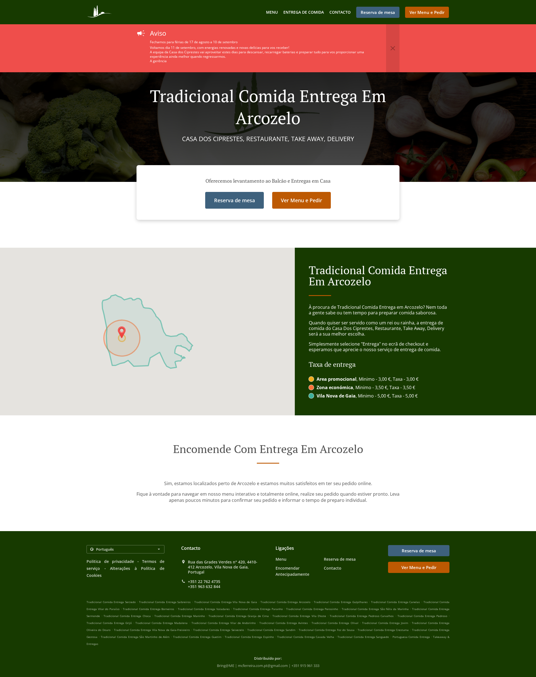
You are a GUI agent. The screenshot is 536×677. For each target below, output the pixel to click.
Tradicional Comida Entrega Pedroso (422, 616)
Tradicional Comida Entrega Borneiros (148, 609)
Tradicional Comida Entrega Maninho (179, 616)
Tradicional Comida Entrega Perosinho (312, 609)
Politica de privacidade (110, 561)
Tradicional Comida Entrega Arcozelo (285, 602)
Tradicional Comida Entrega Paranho (258, 609)
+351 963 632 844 (204, 586)
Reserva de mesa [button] (378, 12)
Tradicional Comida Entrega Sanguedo (363, 637)
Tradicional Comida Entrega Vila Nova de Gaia (225, 602)
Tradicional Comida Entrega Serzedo (111, 602)
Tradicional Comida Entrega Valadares (204, 609)
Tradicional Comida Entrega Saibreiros (165, 602)
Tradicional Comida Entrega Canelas (395, 602)
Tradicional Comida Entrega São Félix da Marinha (375, 609)
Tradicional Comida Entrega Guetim (197, 637)
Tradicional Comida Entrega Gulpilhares (341, 602)
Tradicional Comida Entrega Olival (335, 623)
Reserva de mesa (340, 559)
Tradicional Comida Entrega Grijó (109, 623)
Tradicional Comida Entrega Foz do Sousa (327, 630)
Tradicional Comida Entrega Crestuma (383, 630)
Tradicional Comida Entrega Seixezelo (218, 630)
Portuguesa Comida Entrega (412, 637)
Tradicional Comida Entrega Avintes (283, 623)
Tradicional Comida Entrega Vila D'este (299, 616)
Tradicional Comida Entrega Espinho (249, 637)
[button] (392, 48)
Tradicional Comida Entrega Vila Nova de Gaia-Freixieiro (152, 630)
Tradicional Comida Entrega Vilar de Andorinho (224, 623)
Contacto (340, 12)
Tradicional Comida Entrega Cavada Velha (305, 637)
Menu (272, 12)
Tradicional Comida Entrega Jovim (385, 623)
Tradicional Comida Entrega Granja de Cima (239, 616)
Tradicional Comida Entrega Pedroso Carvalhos (362, 616)
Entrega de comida (303, 12)
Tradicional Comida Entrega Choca (127, 616)
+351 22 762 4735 (204, 581)
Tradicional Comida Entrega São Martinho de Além (135, 637)
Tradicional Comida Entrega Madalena (161, 623)
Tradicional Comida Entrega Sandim (271, 630)
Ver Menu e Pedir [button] (427, 12)
